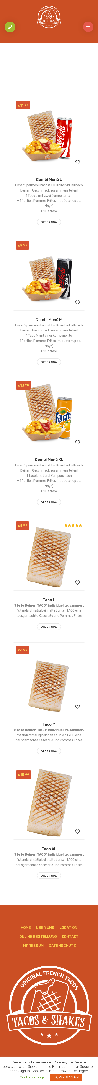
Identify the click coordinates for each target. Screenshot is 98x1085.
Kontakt (70, 936)
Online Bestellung (38, 936)
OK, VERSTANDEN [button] (66, 1077)
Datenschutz (62, 945)
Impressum (33, 945)
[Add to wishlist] (77, 162)
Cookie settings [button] (32, 1077)
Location (68, 928)
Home (26, 928)
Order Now (49, 222)
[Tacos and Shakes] (49, 17)
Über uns (45, 928)
